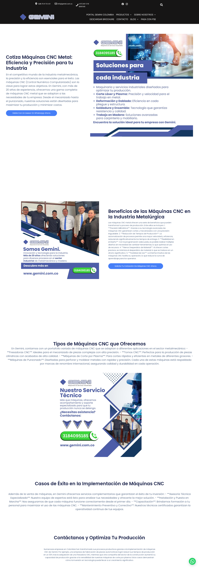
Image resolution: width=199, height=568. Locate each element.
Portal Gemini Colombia (100, 14)
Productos (122, 14)
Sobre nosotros (143, 14)
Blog (133, 19)
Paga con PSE (148, 19)
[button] (192, 561)
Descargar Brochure (102, 19)
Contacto (122, 19)
